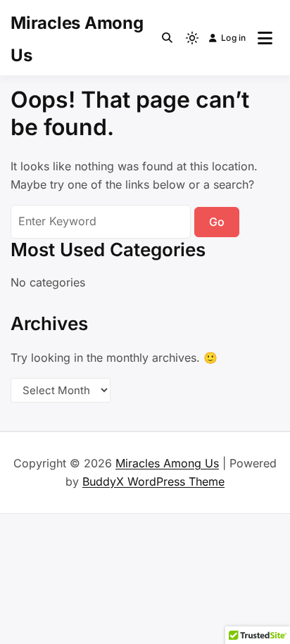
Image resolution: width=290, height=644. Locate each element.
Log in (233, 37)
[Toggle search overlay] (167, 38)
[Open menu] (265, 38)
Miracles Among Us (167, 463)
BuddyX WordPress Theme (153, 481)
